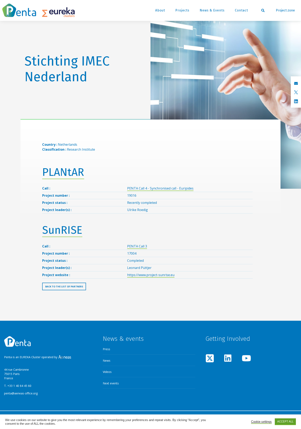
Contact (241, 10)
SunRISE (62, 230)
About (160, 10)
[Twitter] (209, 358)
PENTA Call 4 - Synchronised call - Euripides (160, 188)
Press (106, 349)
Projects (182, 10)
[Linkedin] (228, 358)
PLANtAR (63, 172)
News (106, 360)
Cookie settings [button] (261, 421)
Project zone (285, 10)
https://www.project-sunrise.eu (150, 275)
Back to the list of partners (64, 286)
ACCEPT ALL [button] (285, 421)
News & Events (212, 10)
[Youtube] (246, 358)
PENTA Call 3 (137, 246)
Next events (111, 383)
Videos (107, 372)
